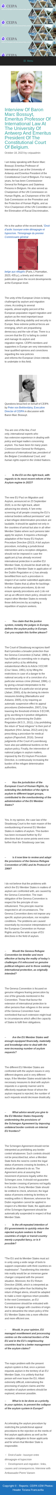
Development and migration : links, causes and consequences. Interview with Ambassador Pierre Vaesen (28, 1468)
